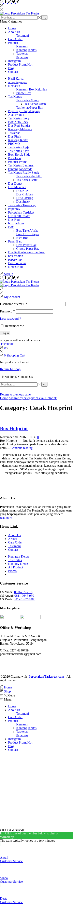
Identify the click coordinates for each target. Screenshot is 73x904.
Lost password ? (10, 318)
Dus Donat (15, 183)
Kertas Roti (15, 266)
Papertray (22, 57)
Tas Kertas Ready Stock (23, 172)
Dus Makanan (17, 187)
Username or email (13, 304)
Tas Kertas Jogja (18, 147)
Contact (13, 71)
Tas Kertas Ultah (35, 104)
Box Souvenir (17, 263)
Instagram (14, 61)
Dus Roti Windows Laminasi (26, 252)
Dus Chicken (24, 194)
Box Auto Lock (18, 122)
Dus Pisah (14, 136)
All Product (15, 567)
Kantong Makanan (20, 129)
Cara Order (15, 39)
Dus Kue (22, 190)
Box (11, 227)
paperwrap (15, 259)
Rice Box (22, 237)
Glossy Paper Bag (27, 248)
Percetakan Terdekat (21, 212)
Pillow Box (23, 93)
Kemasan (22, 46)
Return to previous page (15, 394)
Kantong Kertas (26, 50)
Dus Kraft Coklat (19, 216)
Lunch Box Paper (27, 234)
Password (7, 311)
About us (14, 32)
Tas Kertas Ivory (18, 118)
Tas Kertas (15, 96)
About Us (14, 535)
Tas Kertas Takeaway (22, 205)
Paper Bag (14, 241)
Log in (5, 333)
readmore (6, 517)
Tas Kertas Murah (27, 100)
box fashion (15, 256)
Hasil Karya (16, 78)
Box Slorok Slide (19, 154)
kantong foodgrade (20, 169)
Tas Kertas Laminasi (21, 165)
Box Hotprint (14, 428)
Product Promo (20, 64)
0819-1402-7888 (24, 599)
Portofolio (14, 158)
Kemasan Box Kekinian (31, 89)
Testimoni (22, 35)
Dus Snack (23, 201)
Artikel (12, 538)
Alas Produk (16, 114)
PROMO (14, 143)
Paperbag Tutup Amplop (24, 111)
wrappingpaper (17, 82)
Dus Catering (24, 198)
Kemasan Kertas (18, 556)
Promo (12, 571)
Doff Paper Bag (26, 245)
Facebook (7, 343)
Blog (11, 68)
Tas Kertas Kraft (18, 151)
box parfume (16, 223)
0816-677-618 (23, 592)
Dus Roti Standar (19, 125)
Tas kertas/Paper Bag (29, 107)
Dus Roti (14, 219)
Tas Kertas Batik (27, 180)
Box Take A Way (27, 230)
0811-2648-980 (24, 595)
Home (12, 28)
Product (13, 42)
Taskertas (22, 53)
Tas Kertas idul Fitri (29, 176)
